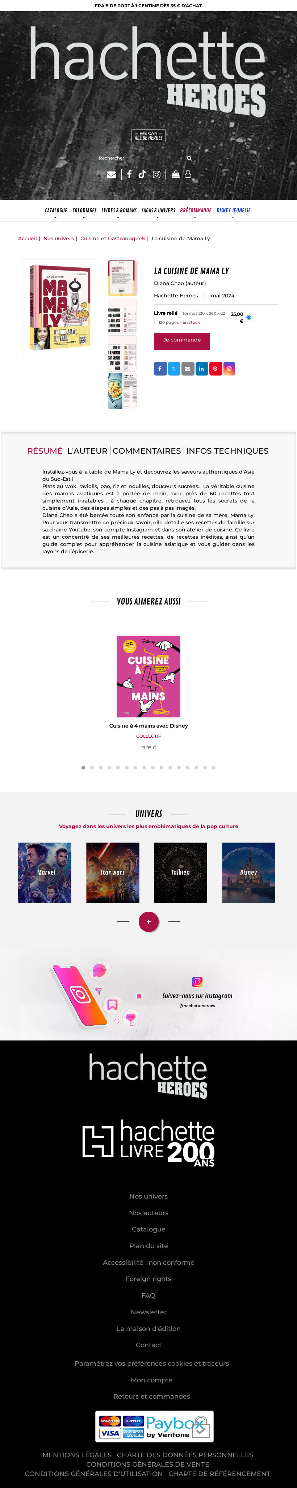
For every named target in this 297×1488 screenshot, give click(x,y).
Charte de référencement (219, 1474)
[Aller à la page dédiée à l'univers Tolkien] (180, 873)
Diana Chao (169, 283)
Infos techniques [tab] (227, 451)
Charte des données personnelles (185, 1455)
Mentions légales (77, 1455)
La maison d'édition (148, 1329)
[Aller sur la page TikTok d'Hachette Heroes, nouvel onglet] (142, 174)
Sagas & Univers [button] (158, 210)
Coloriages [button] (84, 210)
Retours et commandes (151, 1396)
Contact (149, 1345)
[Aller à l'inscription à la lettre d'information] (114, 174)
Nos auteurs (148, 1213)
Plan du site (148, 1246)
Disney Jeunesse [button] (234, 210)
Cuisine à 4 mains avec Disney (148, 725)
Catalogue (149, 1229)
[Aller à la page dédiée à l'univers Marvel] (44, 873)
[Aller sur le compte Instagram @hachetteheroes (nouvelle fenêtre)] (148, 994)
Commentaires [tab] (147, 451)
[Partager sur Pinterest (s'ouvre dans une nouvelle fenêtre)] (215, 369)
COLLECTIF (148, 736)
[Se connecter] (188, 174)
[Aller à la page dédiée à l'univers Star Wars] (112, 873)
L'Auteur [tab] (87, 451)
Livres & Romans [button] (119, 210)
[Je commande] (182, 340)
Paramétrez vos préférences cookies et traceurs (152, 1364)
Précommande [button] (196, 210)
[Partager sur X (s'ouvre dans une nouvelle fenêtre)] (174, 369)
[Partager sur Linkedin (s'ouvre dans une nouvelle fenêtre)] (202, 369)
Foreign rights (148, 1279)
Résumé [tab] (45, 451)
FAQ (148, 1296)
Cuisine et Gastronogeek (112, 238)
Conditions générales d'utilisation (94, 1474)
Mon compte (151, 1380)
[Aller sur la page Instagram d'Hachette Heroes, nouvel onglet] (159, 174)
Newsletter (149, 1312)
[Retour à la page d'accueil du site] (148, 73)
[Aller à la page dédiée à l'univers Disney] (248, 873)
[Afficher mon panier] (175, 175)
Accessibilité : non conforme (148, 1263)
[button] (60, 307)
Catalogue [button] (56, 210)
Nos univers (58, 238)
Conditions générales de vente (147, 1464)
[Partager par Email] (187, 369)
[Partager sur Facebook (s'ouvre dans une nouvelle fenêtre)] (160, 369)
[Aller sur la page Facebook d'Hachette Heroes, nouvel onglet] (129, 174)
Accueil (27, 238)
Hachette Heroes (176, 295)
